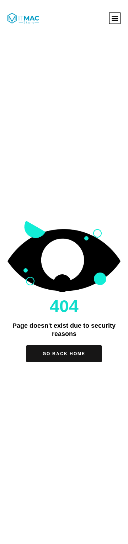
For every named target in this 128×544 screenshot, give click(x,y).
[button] (115, 18)
